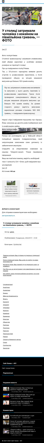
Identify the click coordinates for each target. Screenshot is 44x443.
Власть (5, 299)
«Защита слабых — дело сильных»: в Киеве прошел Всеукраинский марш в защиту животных (23, 431)
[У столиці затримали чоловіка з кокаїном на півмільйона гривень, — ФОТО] (22, 16)
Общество (6, 322)
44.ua (12, 171)
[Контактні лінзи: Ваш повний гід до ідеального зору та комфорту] (6, 402)
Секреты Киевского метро (12, 339)
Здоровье (6, 307)
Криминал (6, 316)
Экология (6, 348)
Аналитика (6, 290)
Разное (5, 336)
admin (12, 232)
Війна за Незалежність (10, 296)
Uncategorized (7, 284)
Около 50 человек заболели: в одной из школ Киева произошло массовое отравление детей (22, 422)
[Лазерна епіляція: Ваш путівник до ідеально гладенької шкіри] (6, 389)
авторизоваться (8, 216)
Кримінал (6, 313)
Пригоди (6, 331)
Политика (6, 328)
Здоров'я (6, 305)
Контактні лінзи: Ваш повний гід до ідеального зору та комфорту (21, 402)
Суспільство (17, 244)
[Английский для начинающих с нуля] (6, 417)
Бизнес (5, 293)
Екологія (6, 302)
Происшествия (8, 334)
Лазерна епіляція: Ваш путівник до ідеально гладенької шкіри (21, 388)
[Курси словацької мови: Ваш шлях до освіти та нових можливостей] (6, 395)
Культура (6, 319)
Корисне (6, 310)
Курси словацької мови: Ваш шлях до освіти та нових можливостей (22, 395)
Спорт (5, 342)
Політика (6, 325)
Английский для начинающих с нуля (22, 415)
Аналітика (6, 287)
